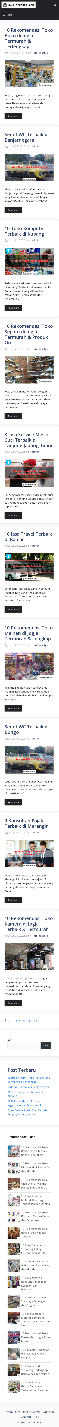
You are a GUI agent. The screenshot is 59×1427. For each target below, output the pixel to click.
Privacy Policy (12, 1411)
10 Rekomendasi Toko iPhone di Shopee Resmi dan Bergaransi (35, 1216)
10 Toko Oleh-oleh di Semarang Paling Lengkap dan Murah (33, 1248)
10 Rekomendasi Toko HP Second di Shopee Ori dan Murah (36, 1167)
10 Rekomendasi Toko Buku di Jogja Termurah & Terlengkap (29, 38)
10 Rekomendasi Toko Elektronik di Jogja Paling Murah (36, 1337)
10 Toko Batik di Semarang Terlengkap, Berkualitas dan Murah (35, 1369)
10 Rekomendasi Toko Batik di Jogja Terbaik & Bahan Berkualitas (35, 1150)
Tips (36, 1416)
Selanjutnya (31, 1020)
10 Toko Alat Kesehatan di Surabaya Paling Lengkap (35, 1353)
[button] (55, 5)
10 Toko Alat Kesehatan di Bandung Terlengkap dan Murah (35, 1265)
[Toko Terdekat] (19, 5)
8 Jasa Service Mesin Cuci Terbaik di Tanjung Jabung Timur (29, 440)
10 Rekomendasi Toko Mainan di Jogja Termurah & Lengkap (29, 633)
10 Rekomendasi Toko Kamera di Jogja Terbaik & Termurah (29, 923)
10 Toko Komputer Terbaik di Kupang (25, 231)
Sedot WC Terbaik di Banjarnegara (27, 137)
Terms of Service (32, 1411)
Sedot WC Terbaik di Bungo (27, 729)
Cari (10, 1039)
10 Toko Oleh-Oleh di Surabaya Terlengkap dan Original (34, 1301)
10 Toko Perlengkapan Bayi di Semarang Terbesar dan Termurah (35, 1386)
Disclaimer (25, 1416)
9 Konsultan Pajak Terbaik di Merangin (27, 823)
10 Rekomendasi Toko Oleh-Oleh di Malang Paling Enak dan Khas (34, 1183)
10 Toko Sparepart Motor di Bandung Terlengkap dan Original (36, 1200)
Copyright (49, 1411)
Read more (13, 116)
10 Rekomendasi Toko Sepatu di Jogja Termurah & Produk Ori (29, 334)
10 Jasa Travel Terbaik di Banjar (28, 536)
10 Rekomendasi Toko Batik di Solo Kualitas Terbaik (34, 1232)
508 (18, 1020)
